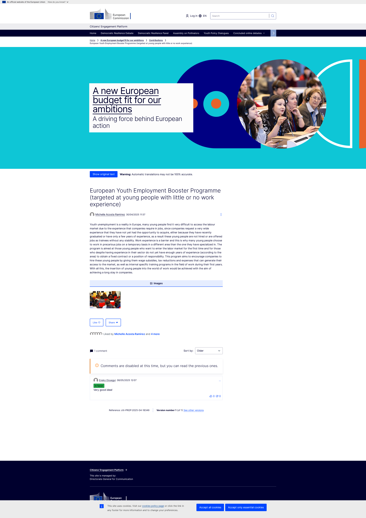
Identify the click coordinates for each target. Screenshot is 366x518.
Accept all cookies (210, 507)
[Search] (272, 15)
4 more (155, 333)
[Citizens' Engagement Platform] (121, 497)
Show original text (104, 174)
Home (93, 33)
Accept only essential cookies (246, 507)
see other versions (194, 410)
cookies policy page (153, 505)
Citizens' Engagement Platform (107, 469)
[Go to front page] (113, 14)
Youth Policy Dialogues (216, 33)
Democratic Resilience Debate (117, 33)
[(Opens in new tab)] (105, 299)
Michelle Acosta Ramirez (129, 333)
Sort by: (189, 350)
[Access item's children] (264, 33)
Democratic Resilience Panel (153, 33)
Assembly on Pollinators (186, 33)
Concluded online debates (247, 33)
